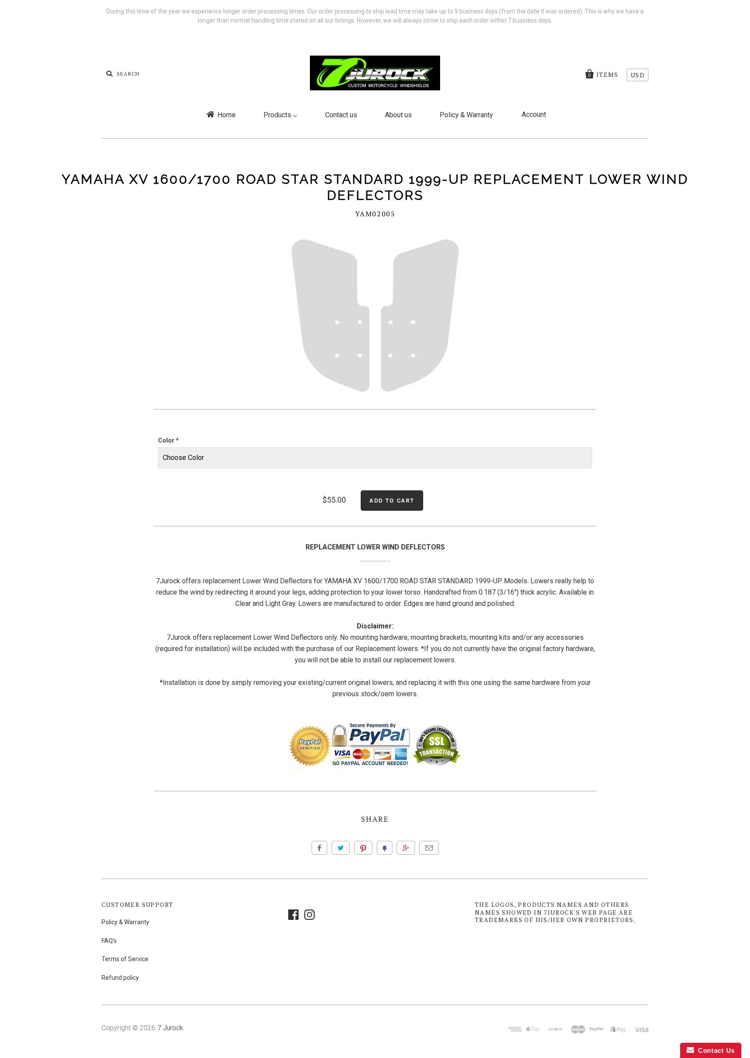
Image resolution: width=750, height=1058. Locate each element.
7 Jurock (170, 1028)
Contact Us (714, 1050)
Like (319, 848)
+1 (406, 848)
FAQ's (109, 940)
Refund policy (120, 977)
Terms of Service (125, 959)
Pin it (363, 848)
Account (534, 114)
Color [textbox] (168, 440)
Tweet (341, 848)
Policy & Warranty (125, 922)
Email (429, 848)
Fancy (384, 848)
